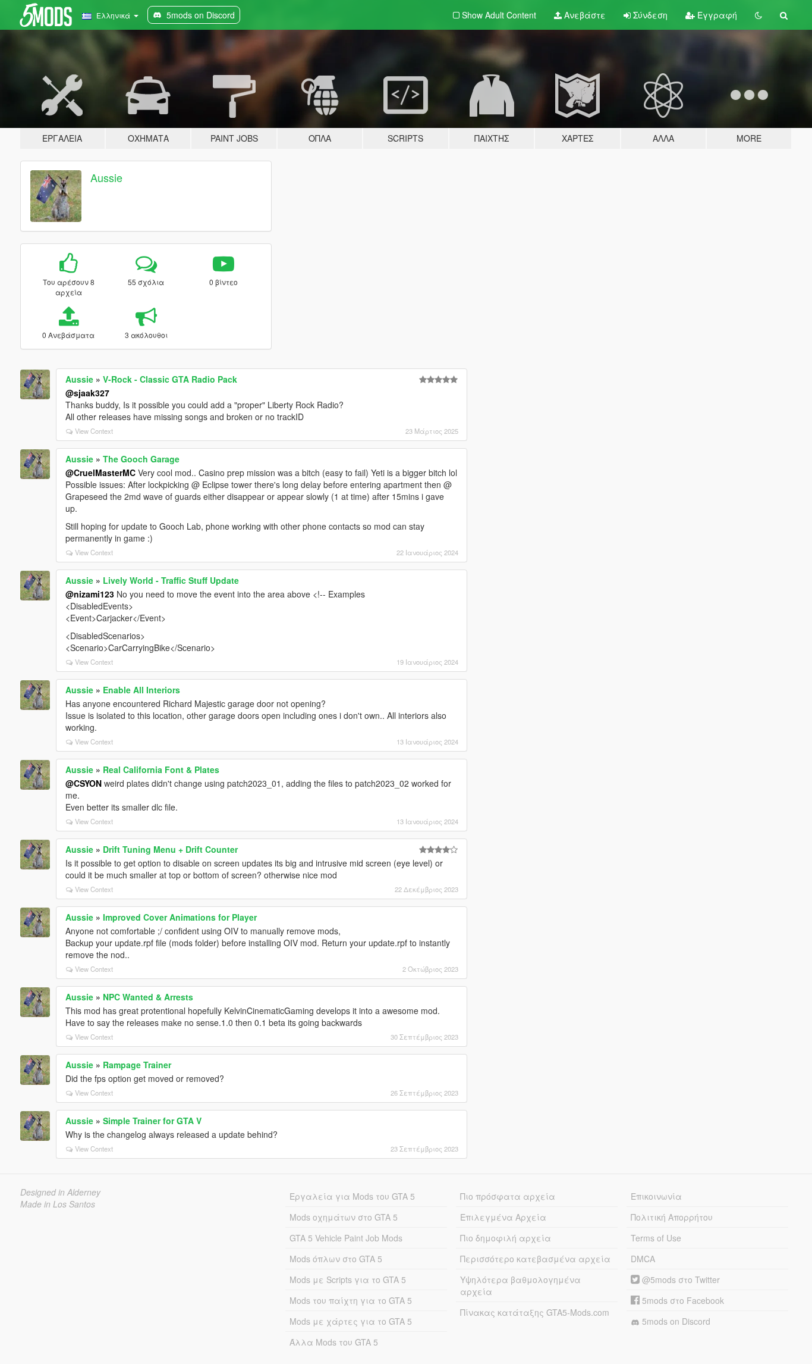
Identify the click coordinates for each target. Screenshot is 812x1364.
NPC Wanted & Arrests (148, 997)
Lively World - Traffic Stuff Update (171, 580)
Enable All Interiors (141, 690)
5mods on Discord (675, 1321)
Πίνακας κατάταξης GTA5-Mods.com (534, 1312)
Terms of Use (656, 1238)
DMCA (643, 1259)
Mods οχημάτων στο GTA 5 (343, 1217)
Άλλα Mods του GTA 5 (333, 1342)
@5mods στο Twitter (680, 1279)
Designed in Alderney (60, 1192)
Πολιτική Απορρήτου (672, 1217)
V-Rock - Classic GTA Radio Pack (170, 379)
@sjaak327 (87, 393)
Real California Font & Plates (161, 769)
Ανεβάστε (584, 15)
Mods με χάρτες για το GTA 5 (350, 1321)
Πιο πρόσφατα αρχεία (507, 1196)
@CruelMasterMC (100, 472)
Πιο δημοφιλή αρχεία (505, 1238)
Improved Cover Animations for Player (180, 917)
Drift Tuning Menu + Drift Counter (170, 849)
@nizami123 (89, 594)
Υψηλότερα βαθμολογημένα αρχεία (520, 1285)
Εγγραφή (716, 15)
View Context (94, 431)
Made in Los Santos (57, 1204)
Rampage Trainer (137, 1065)
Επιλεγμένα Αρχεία (503, 1217)
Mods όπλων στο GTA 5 (335, 1259)
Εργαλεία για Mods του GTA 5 (352, 1196)
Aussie (106, 177)
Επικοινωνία (656, 1196)
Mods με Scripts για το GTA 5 (347, 1279)
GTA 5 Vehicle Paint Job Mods (345, 1238)
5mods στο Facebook (682, 1300)
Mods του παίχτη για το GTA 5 (350, 1300)
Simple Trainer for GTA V (152, 1121)
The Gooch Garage (141, 459)
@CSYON (83, 783)
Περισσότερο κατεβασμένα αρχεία (535, 1259)
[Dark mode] (758, 15)
